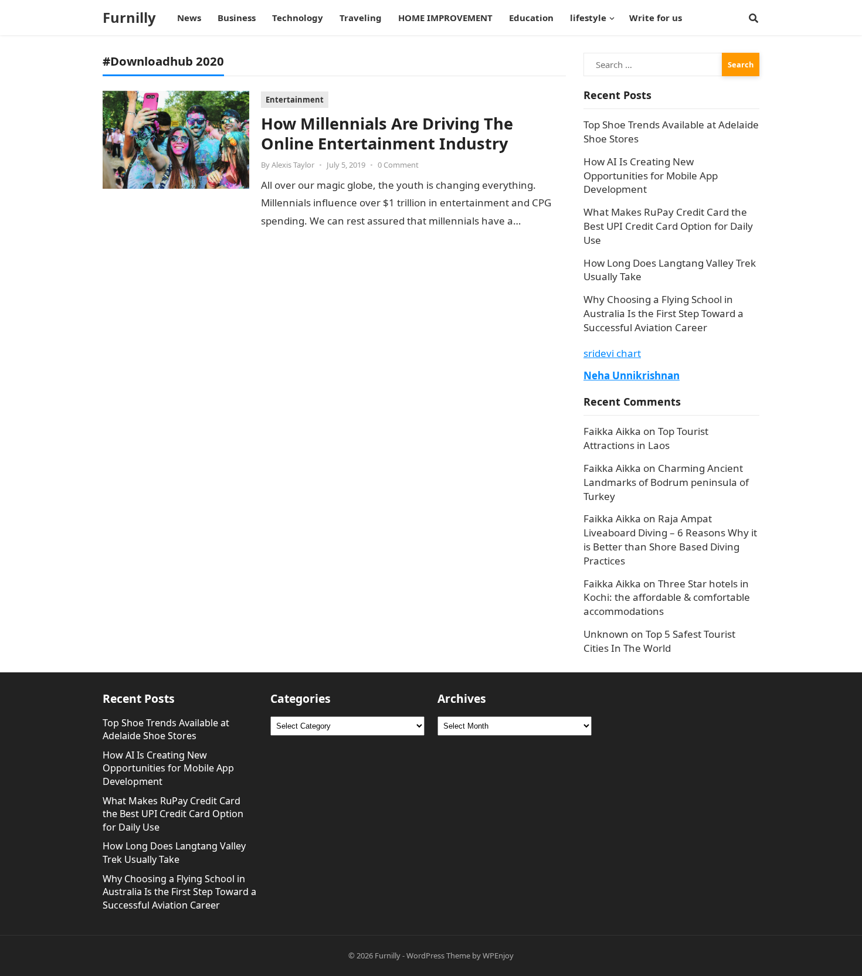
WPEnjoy (498, 955)
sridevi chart (612, 353)
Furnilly (129, 17)
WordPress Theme (438, 955)
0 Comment (398, 164)
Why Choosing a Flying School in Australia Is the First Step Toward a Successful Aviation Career (663, 313)
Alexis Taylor (293, 164)
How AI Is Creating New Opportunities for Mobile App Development (650, 175)
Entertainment (295, 99)
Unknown (606, 634)
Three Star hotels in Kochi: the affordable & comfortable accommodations (666, 597)
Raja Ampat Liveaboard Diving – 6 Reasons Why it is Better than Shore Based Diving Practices (670, 539)
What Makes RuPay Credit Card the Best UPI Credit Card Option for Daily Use (668, 226)
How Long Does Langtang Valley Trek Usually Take (174, 852)
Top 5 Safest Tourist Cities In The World (659, 641)
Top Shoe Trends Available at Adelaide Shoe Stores (166, 729)
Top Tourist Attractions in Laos (645, 438)
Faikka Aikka (612, 431)
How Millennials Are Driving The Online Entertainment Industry (387, 133)
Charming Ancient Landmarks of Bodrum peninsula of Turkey (666, 482)
